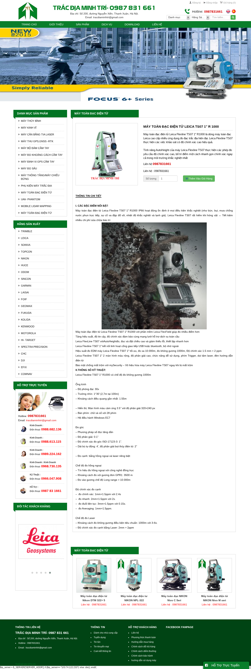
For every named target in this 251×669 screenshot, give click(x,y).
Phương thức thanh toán (143, 637)
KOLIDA (25, 319)
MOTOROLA (28, 333)
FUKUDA (26, 312)
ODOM (25, 272)
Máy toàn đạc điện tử (91, 113)
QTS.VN (32, 664)
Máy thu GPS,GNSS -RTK (37, 141)
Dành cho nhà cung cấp (106, 633)
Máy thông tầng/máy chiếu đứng (40, 177)
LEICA (24, 238)
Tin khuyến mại (101, 646)
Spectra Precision (34, 346)
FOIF (24, 299)
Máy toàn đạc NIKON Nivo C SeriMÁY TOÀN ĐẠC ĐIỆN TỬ (134, 600)
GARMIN (26, 285)
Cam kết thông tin (102, 651)
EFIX (24, 367)
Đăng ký (196, 2)
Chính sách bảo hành (142, 655)
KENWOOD (27, 326)
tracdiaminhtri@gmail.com (41, 420)
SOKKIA (25, 244)
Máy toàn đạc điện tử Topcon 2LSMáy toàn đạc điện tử (214, 600)
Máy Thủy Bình (31, 120)
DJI (23, 360)
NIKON (25, 258)
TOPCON (26, 251)
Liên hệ (157, 24)
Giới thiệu (56, 24)
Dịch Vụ (107, 24)
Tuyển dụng (100, 637)
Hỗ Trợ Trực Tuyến (223, 665)
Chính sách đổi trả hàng (143, 646)
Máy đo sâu (29, 168)
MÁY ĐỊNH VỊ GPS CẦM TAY (37, 161)
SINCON (26, 278)
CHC (23, 353)
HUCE (24, 265)
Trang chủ (29, 24)
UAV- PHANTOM (30, 199)
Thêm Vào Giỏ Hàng (200, 178)
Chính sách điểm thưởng (143, 651)
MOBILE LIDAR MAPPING (36, 206)
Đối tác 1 (41, 562)
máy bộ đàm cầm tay (35, 148)
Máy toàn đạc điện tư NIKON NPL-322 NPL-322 (94, 600)
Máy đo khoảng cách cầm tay (41, 154)
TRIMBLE (26, 231)
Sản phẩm (82, 24)
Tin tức (97, 642)
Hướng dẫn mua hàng (142, 642)
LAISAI (25, 292)
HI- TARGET (28, 340)
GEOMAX (26, 306)
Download (132, 24)
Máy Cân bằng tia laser (37, 134)
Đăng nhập (212, 2)
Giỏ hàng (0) (229, 2)
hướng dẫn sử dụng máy (143, 660)
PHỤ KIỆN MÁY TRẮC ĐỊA (36, 185)
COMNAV (26, 374)
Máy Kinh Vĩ (28, 127)
